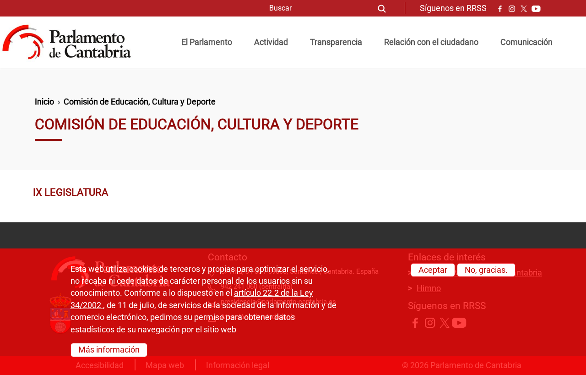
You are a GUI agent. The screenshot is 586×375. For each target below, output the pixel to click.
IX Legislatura (70, 192)
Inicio (44, 101)
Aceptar (432, 270)
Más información (109, 349)
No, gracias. (486, 270)
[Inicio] (70, 42)
